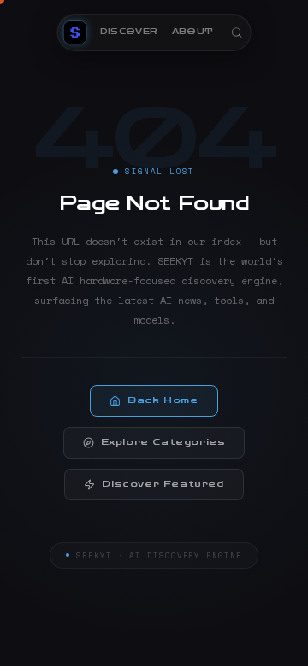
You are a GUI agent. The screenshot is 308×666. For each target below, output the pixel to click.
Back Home (162, 400)
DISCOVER (129, 31)
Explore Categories (163, 442)
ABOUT (193, 31)
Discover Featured (162, 484)
